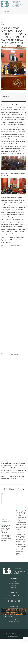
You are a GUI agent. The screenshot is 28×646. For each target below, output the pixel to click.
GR (5, 11)
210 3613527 (19, 598)
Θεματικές (14, 585)
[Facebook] (8, 601)
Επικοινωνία (14, 587)
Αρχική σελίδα (14, 581)
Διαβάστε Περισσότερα (14, 621)
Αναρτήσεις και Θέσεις (14, 583)
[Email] (19, 601)
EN (8, 11)
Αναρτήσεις (5, 98)
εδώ (6, 173)
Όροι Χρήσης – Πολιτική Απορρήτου (13, 633)
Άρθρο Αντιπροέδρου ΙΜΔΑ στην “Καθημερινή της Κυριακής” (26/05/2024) (6, 529)
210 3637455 (10, 598)
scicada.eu (16, 636)
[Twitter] (15, 601)
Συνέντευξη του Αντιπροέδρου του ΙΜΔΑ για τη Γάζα (21, 513)
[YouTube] (12, 601)
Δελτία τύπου (12, 98)
